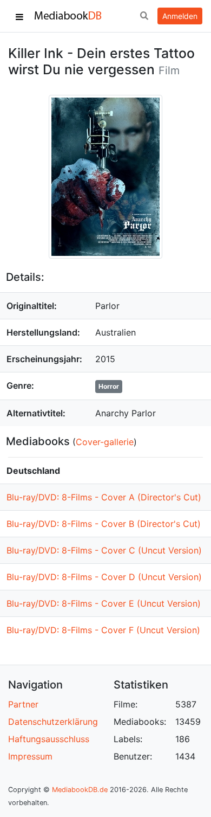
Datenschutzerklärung (53, 721)
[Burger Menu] (19, 16)
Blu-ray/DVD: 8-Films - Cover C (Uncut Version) (104, 550)
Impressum (30, 756)
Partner (23, 704)
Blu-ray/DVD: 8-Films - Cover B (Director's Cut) (103, 523)
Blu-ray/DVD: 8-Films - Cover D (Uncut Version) (104, 576)
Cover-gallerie (105, 441)
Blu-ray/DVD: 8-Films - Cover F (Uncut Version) (103, 630)
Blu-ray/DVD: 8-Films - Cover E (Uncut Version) (103, 603)
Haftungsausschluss (48, 739)
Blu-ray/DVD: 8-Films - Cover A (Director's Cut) (103, 497)
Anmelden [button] (179, 16)
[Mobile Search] (144, 16)
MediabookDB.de (80, 790)
